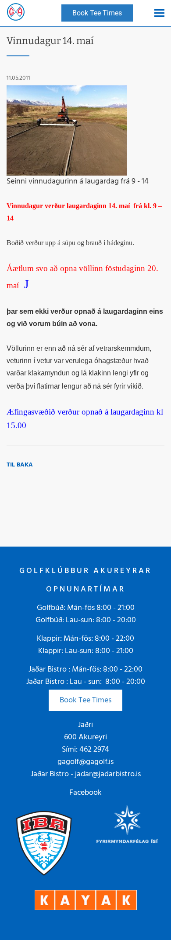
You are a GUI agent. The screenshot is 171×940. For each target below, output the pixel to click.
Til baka (20, 465)
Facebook (85, 792)
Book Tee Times (85, 700)
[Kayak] (86, 899)
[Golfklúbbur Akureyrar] (16, 13)
